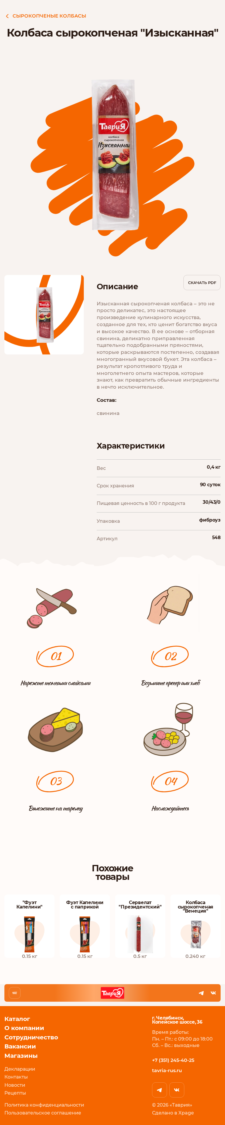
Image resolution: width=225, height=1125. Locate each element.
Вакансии (20, 1046)
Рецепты (15, 1093)
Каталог (17, 1019)
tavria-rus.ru (167, 1070)
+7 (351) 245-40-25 (173, 1060)
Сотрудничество (31, 1037)
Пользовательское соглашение (42, 1113)
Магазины (21, 1056)
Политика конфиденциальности (44, 1105)
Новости (14, 1085)
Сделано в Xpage (173, 1113)
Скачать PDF (202, 283)
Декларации (19, 1069)
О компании (24, 1028)
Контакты (16, 1077)
